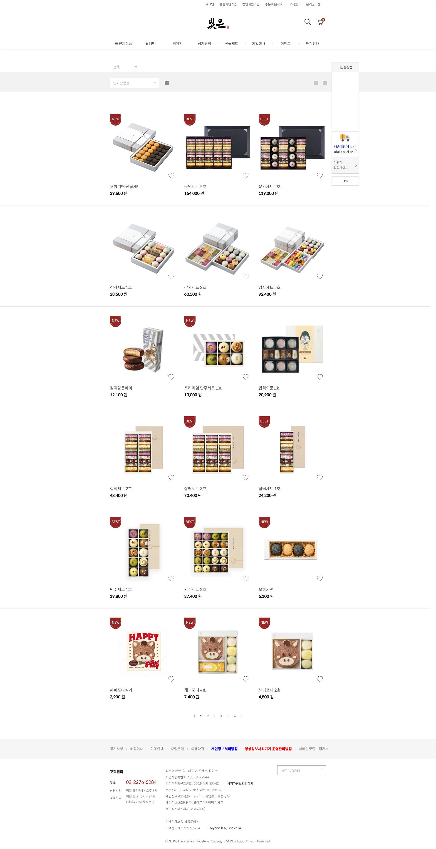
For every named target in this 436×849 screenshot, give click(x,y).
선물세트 (231, 43)
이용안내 (157, 749)
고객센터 (295, 4)
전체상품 (125, 43)
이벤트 (286, 43)
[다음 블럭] (241, 716)
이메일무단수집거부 (314, 749)
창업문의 (177, 749)
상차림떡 (204, 43)
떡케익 (178, 43)
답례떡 (151, 43)
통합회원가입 (228, 4)
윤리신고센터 (314, 4)
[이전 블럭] (194, 716)
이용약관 (197, 749)
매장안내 (312, 43)
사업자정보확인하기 (240, 783)
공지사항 (116, 749)
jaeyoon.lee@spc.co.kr (224, 828)
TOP (345, 181)
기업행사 (258, 43)
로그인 (209, 4)
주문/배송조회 (274, 4)
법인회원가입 (251, 4)
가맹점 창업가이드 (341, 165)
